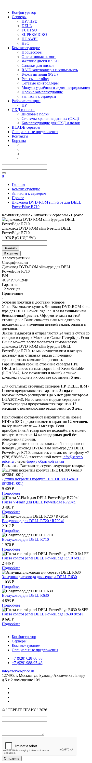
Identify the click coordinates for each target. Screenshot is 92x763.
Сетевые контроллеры (40, 83)
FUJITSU (29, 30)
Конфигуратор (24, 12)
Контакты (20, 136)
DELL (27, 26)
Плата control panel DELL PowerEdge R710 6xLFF (43, 558)
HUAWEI (30, 39)
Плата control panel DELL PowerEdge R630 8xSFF (43, 614)
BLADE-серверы (26, 127)
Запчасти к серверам (39, 96)
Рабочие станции (26, 101)
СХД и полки (23, 110)
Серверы (19, 17)
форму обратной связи (45, 461)
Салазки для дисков (38, 65)
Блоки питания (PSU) (40, 74)
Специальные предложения (35, 132)
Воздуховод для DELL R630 (25, 595)
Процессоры (32, 52)
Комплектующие (26, 48)
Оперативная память (39, 57)
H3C (25, 43)
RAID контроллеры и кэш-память (50, 70)
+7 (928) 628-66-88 (27, 658)
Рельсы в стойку (35, 79)
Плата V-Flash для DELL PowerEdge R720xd (39, 502)
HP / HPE (29, 21)
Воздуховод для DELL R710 (25, 539)
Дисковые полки (36, 114)
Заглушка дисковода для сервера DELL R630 (39, 577)
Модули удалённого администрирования (56, 87)
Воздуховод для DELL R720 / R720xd (33, 521)
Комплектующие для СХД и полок (51, 123)
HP (24, 105)
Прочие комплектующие (42, 92)
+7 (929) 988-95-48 (27, 663)
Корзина (19, 141)
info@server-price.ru (18, 671)
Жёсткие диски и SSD (40, 61)
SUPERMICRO (34, 34)
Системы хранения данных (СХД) (50, 118)
